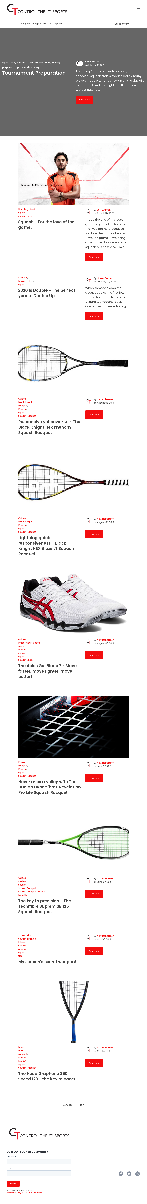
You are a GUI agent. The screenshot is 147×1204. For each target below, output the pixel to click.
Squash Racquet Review (31, 891)
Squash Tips (8, 62)
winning (55, 62)
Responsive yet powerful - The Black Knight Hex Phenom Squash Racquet (49, 427)
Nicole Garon (104, 278)
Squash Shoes (26, 660)
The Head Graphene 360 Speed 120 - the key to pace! (47, 1076)
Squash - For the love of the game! (46, 224)
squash (40, 67)
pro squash (23, 67)
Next (81, 1105)
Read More (84, 99)
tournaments (42, 62)
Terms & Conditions (32, 1192)
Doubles (22, 277)
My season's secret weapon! (47, 962)
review (22, 1061)
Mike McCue (93, 61)
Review (22, 409)
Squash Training (25, 62)
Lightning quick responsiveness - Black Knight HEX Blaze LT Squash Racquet (46, 546)
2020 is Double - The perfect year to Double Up (46, 293)
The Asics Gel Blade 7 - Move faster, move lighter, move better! (47, 671)
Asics (21, 646)
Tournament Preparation (34, 72)
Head (21, 1050)
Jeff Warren (104, 209)
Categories (120, 23)
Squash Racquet (27, 416)
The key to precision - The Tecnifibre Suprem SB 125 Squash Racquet (44, 906)
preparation (9, 67)
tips (20, 956)
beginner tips (25, 281)
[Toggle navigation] (138, 10)
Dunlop (22, 762)
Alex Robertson (105, 399)
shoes (21, 653)
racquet (22, 405)
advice (22, 949)
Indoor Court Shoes (29, 642)
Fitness (22, 942)
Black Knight (25, 402)
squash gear (25, 216)
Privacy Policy (14, 1192)
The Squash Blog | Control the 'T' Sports (40, 23)
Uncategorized (26, 209)
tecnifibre (23, 895)
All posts (68, 1105)
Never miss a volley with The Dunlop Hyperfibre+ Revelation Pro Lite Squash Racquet (49, 787)
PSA (33, 67)
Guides (22, 398)
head (21, 1047)
